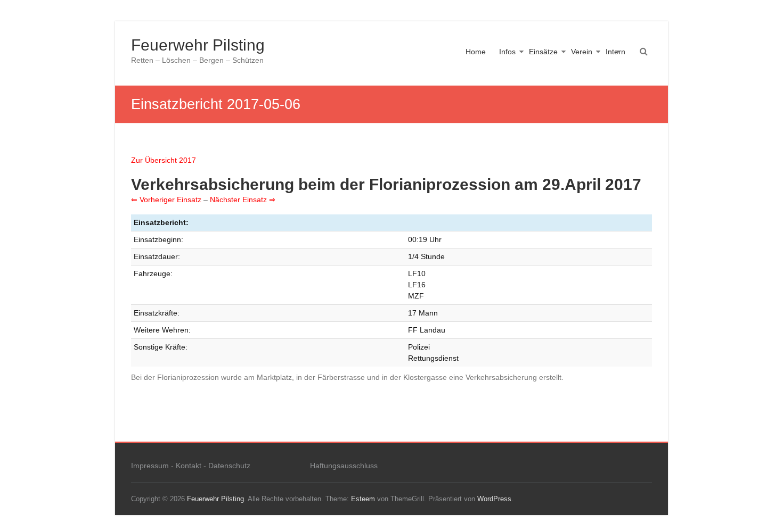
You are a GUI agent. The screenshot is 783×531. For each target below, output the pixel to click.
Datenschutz (229, 465)
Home (476, 51)
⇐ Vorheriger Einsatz (166, 199)
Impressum (150, 465)
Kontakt (188, 465)
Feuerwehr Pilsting (198, 45)
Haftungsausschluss (344, 465)
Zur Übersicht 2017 (163, 160)
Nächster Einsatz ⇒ (242, 199)
